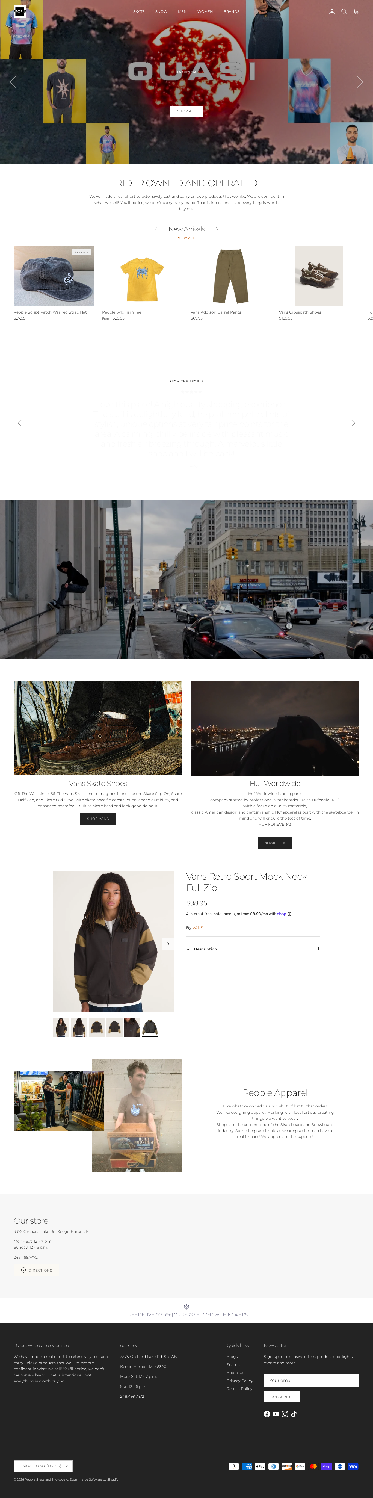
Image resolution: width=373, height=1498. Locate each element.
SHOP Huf (275, 843)
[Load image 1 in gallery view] (113, 941)
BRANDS (231, 11)
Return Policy (239, 1388)
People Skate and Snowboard (46, 1479)
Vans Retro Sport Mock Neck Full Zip (246, 882)
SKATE (139, 11)
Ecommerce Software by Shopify (94, 1479)
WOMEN (205, 11)
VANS (198, 927)
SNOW (161, 11)
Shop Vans (98, 819)
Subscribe (282, 1397)
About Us (235, 1372)
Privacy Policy (240, 1380)
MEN (182, 11)
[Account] (331, 11)
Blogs (232, 1356)
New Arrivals (186, 229)
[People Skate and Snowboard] (20, 11)
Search (233, 1364)
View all (186, 238)
